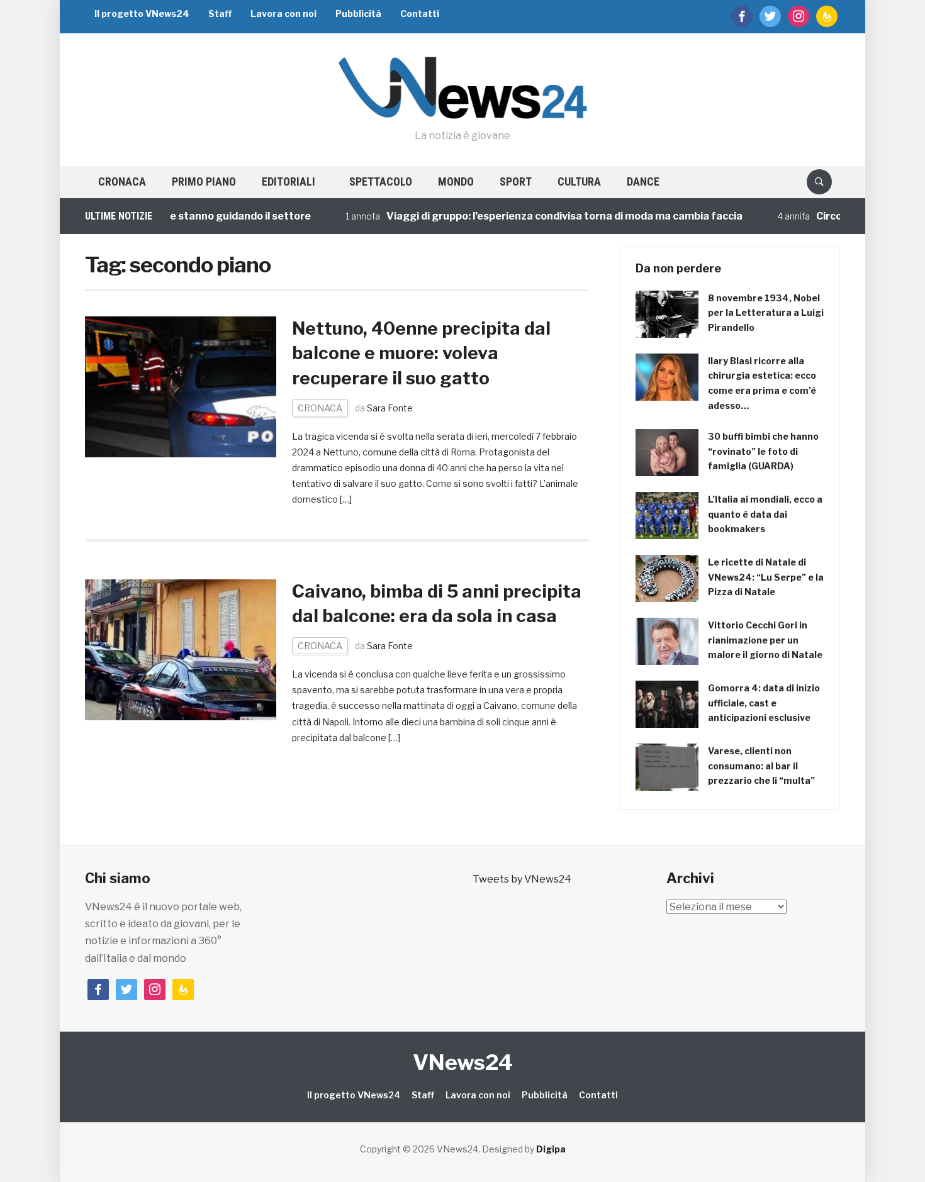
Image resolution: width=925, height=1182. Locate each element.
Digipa (551, 1149)
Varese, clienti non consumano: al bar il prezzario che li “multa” (761, 765)
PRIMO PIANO (204, 181)
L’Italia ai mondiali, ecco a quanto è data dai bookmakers (765, 514)
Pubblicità (358, 13)
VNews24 (463, 1062)
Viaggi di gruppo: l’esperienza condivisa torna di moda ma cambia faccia (535, 216)
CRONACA (122, 181)
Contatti (419, 13)
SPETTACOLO (380, 181)
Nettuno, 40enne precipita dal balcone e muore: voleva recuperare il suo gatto (421, 353)
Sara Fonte (390, 408)
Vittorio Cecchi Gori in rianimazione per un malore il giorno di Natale (765, 640)
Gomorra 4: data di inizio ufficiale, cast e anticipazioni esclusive (764, 703)
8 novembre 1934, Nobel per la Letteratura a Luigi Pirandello (766, 313)
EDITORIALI (288, 181)
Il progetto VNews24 (141, 13)
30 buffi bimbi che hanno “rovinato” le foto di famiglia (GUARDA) (763, 451)
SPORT (516, 181)
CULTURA (579, 181)
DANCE (643, 181)
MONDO (456, 181)
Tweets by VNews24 (522, 879)
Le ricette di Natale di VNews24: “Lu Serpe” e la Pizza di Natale (766, 577)
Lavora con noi (283, 13)
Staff (220, 13)
